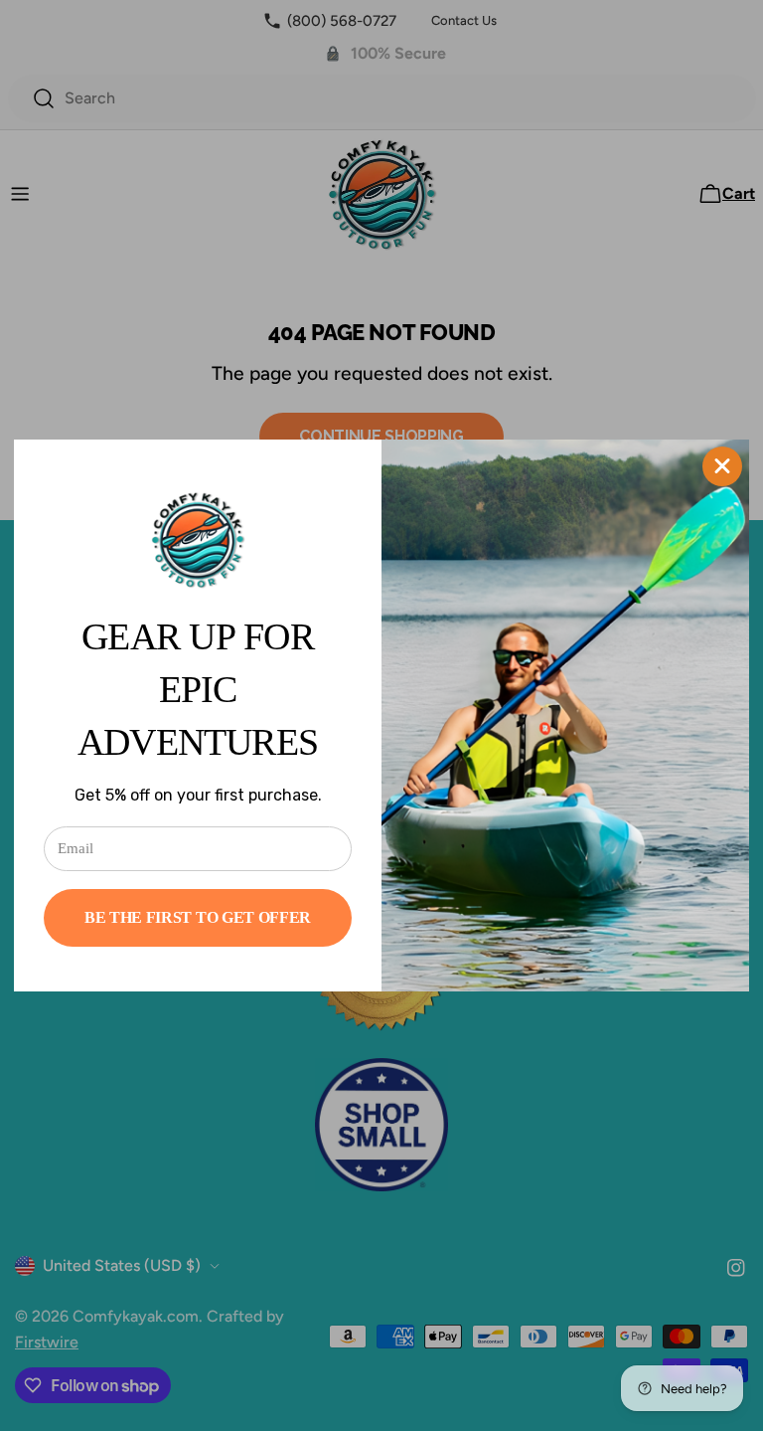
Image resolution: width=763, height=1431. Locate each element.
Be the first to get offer (197, 917)
